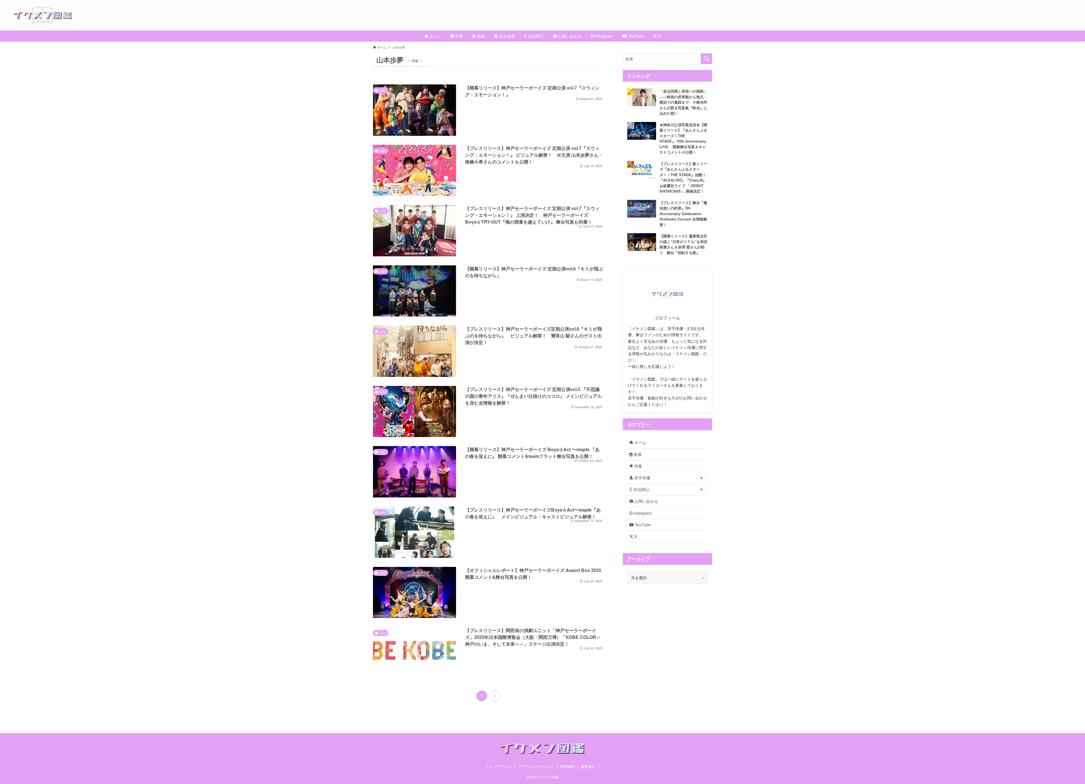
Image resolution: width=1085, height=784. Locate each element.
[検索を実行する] (706, 58)
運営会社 (588, 766)
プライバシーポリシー (536, 766)
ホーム (639, 442)
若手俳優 (641, 478)
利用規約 (567, 766)
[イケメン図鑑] (549, 15)
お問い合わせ (645, 501)
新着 (637, 454)
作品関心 (640, 489)
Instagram (642, 513)
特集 (637, 466)
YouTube (642, 524)
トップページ (501, 766)
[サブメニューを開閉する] (701, 478)
